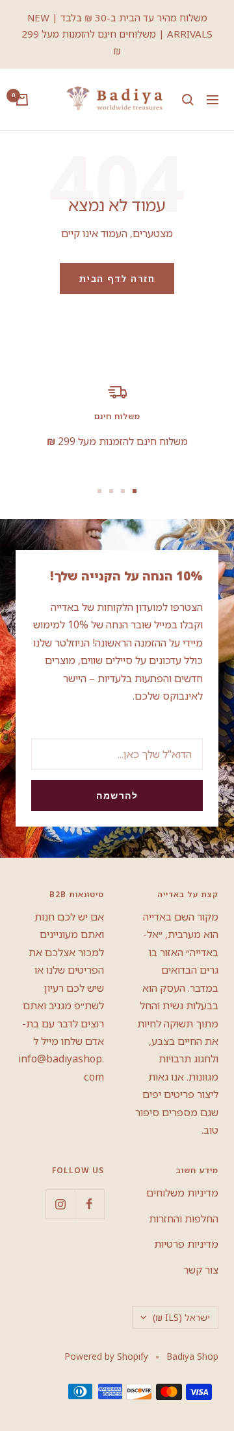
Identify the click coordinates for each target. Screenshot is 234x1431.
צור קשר (200, 1270)
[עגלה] (22, 100)
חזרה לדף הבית (117, 278)
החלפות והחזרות (183, 1218)
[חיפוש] (188, 100)
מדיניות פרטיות (186, 1244)
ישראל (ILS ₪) (181, 1317)
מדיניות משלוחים (182, 1192)
